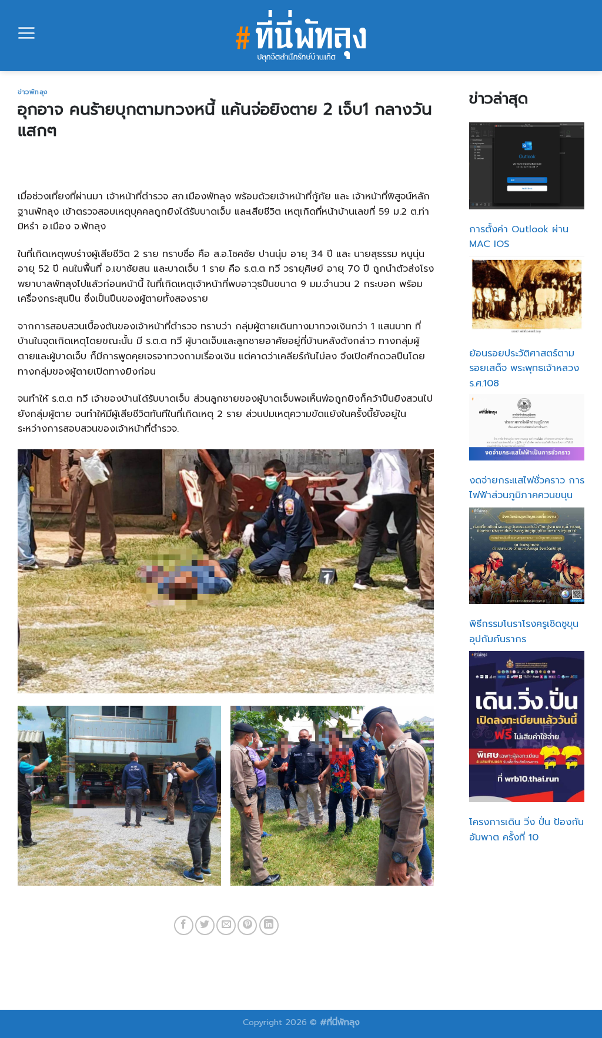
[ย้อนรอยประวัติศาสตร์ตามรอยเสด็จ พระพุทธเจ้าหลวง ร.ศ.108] (526, 294)
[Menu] (26, 33)
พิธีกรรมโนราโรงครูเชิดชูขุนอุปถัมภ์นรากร (523, 631)
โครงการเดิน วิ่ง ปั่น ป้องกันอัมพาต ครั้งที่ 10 (526, 830)
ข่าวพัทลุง (33, 92)
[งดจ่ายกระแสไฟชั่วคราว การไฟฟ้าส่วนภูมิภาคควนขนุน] (526, 427)
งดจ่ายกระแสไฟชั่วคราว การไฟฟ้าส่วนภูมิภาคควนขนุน (526, 488)
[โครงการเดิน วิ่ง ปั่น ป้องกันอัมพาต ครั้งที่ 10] (526, 726)
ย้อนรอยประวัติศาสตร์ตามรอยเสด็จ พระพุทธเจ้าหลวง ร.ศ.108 (524, 368)
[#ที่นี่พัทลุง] (301, 35)
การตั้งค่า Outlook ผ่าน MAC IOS (518, 237)
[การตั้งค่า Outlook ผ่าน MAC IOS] (526, 165)
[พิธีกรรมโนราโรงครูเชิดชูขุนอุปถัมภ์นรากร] (526, 556)
